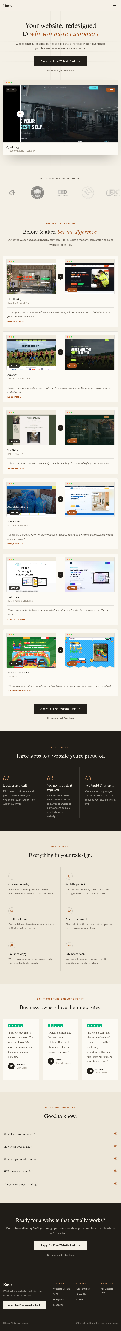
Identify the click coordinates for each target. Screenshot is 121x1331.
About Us (81, 1294)
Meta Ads (58, 1304)
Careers (80, 1299)
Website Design (61, 1288)
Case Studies (83, 1288)
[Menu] (114, 5)
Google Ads (59, 1299)
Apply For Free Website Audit (58, 61)
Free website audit (106, 1290)
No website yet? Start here (60, 70)
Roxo (7, 5)
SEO (55, 1294)
